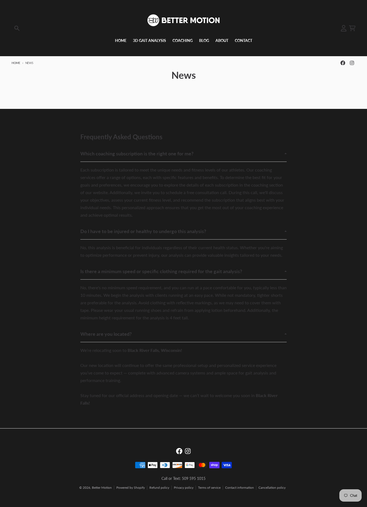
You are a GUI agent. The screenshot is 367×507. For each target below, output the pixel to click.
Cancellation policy (272, 487)
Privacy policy (183, 487)
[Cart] (352, 28)
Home (16, 63)
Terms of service (209, 487)
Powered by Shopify (130, 487)
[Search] (17, 28)
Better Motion (102, 487)
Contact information (239, 487)
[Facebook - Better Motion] (342, 62)
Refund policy (159, 487)
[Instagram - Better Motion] (351, 62)
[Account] (343, 28)
